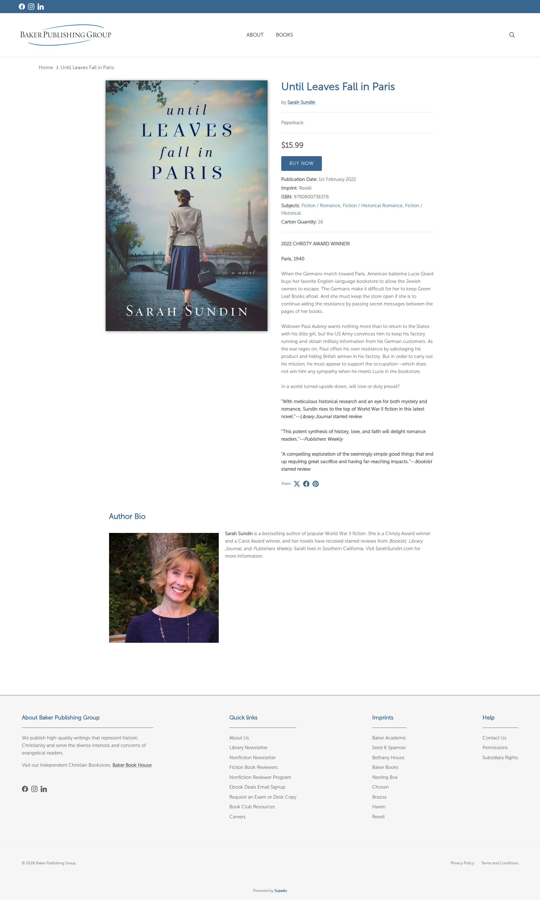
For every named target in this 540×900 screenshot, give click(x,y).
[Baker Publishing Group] (65, 35)
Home (46, 67)
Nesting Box (385, 777)
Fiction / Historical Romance (372, 205)
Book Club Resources (252, 807)
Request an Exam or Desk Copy (262, 797)
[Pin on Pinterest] (315, 484)
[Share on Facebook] (306, 484)
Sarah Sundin (301, 102)
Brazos (379, 797)
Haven (379, 807)
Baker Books (385, 767)
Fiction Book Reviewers (253, 767)
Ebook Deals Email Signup (257, 787)
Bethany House (388, 757)
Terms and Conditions (499, 863)
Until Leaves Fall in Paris (87, 67)
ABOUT (255, 35)
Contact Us (494, 738)
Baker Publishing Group (56, 863)
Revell (305, 188)
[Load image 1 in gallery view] (187, 205)
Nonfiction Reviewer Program (260, 777)
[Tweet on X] (297, 484)
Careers (237, 817)
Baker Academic (389, 738)
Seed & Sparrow (389, 747)
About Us (239, 738)
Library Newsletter (248, 747)
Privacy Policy (462, 863)
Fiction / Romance (321, 205)
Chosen (380, 787)
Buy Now (301, 163)
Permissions (495, 747)
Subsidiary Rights (500, 757)
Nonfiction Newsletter (252, 757)
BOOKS (284, 35)
